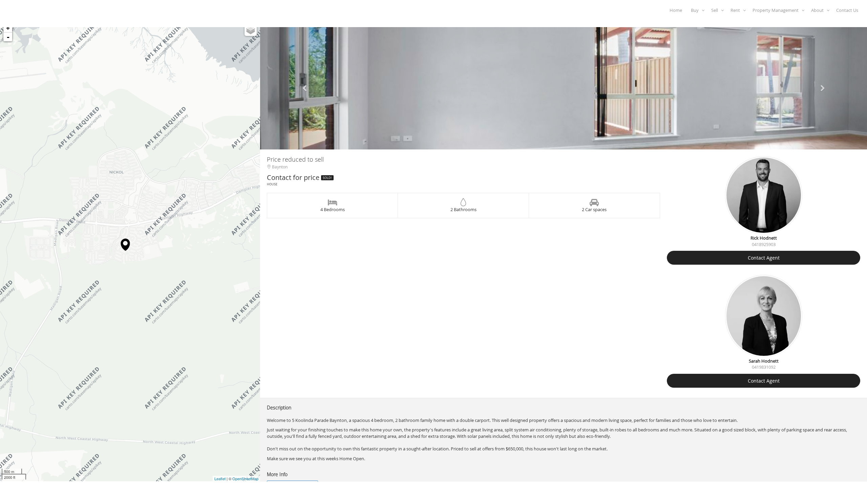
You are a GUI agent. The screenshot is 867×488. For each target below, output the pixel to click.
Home (677, 10)
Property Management (777, 10)
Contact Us (848, 10)
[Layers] (251, 30)
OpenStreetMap (245, 478)
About (819, 10)
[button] (305, 85)
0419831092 (764, 367)
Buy (696, 10)
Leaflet (220, 478)
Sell (716, 10)
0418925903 (764, 244)
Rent (737, 10)
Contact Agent (764, 258)
